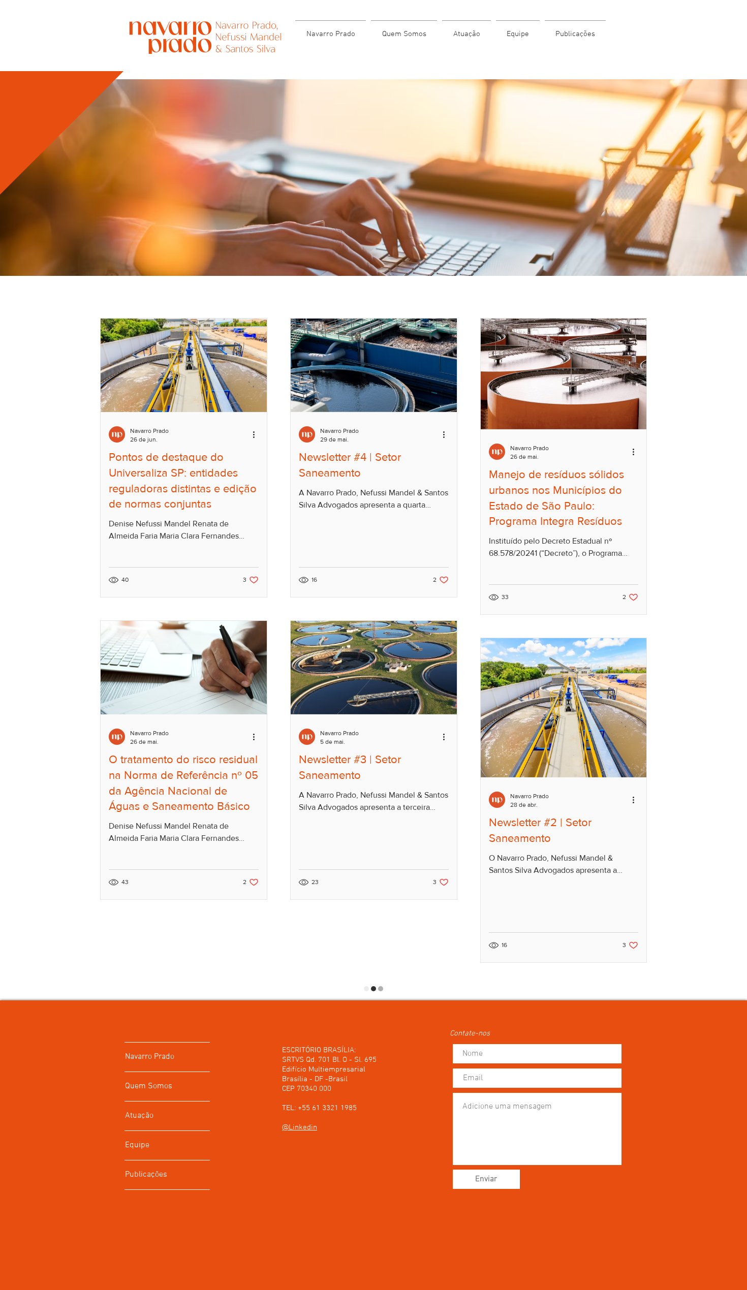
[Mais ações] (257, 434)
